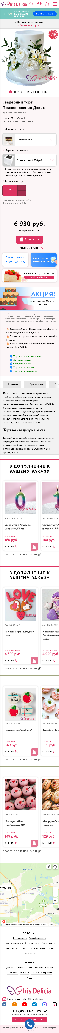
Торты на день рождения (27, 356)
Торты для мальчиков (25, 371)
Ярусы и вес (36, 384)
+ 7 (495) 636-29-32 (29, 1011)
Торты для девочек (24, 367)
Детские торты (22, 360)
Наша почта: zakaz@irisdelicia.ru (25, 999)
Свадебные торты (23, 364)
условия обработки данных (44, 316)
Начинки (13, 384)
